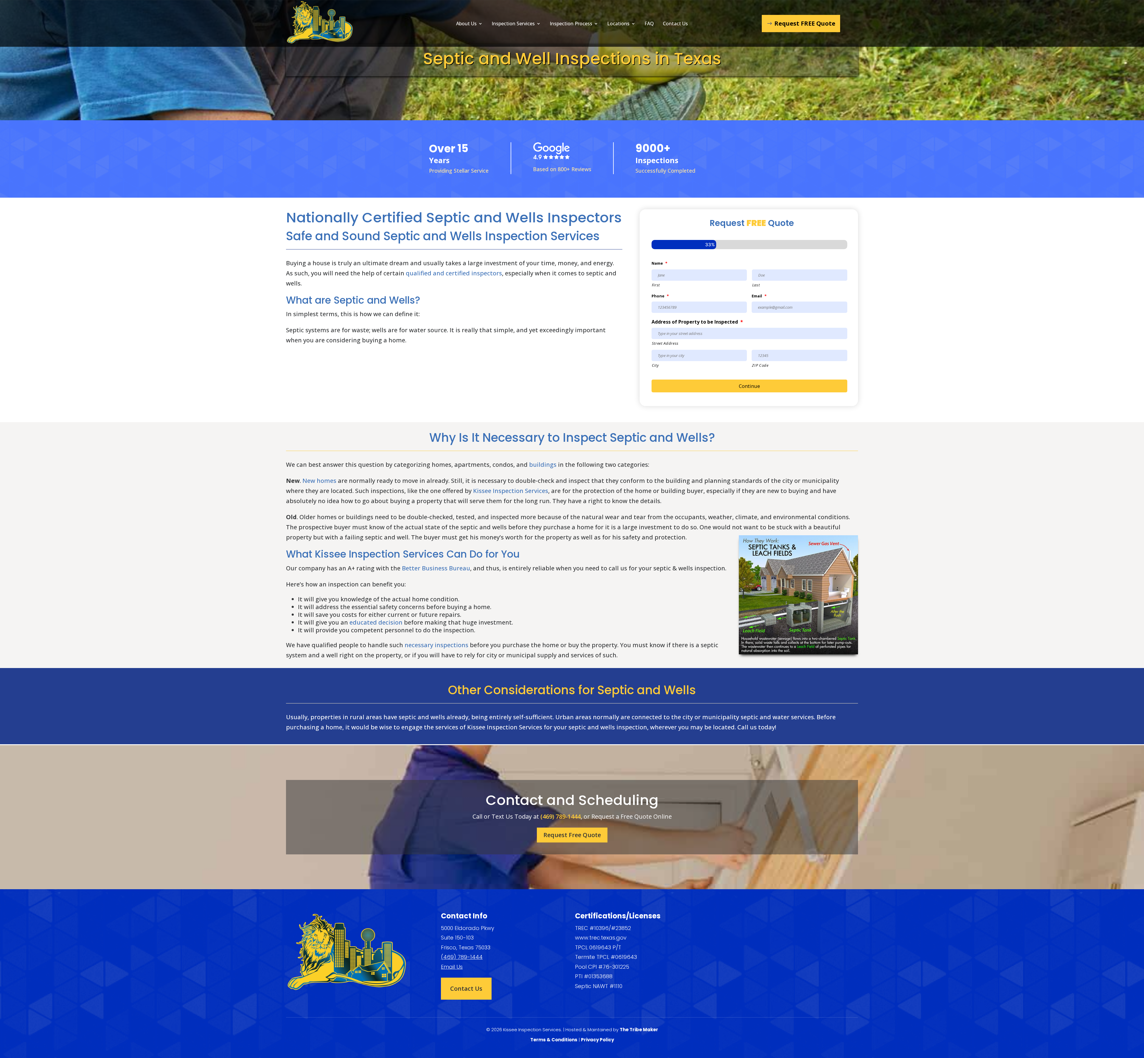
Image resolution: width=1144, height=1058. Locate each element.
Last (756, 285)
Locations (618, 24)
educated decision (375, 622)
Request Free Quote (572, 835)
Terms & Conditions (553, 1040)
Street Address (665, 343)
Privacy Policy (597, 1040)
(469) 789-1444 (560, 816)
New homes (319, 481)
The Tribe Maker (639, 1029)
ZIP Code (760, 365)
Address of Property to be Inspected (697, 322)
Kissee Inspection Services (510, 491)
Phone (660, 296)
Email (759, 296)
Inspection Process (571, 24)
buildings (543, 465)
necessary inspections (436, 645)
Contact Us (675, 24)
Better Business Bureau (436, 568)
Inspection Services (513, 24)
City (655, 365)
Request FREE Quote (804, 23)
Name (659, 263)
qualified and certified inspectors (454, 273)
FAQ (649, 24)
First (656, 285)
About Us (466, 24)
